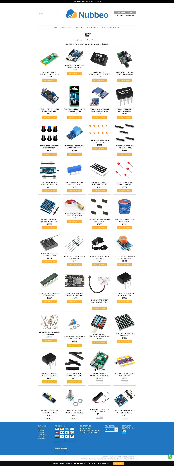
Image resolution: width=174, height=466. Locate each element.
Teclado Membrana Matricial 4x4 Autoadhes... (99, 335)
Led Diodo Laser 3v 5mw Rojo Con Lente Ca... (74, 214)
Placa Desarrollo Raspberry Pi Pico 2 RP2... (49, 73)
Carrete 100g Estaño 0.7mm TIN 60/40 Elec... (124, 221)
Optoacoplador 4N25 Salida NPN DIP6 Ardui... (49, 375)
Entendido (118, 464)
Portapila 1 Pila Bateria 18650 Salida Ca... (99, 410)
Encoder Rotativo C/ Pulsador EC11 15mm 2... (74, 412)
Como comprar (92, 27)
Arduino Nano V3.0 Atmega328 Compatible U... (49, 184)
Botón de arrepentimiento (128, 459)
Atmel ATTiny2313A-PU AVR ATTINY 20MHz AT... (49, 294)
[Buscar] (58, 13)
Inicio (55, 27)
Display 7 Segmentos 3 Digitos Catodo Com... (99, 184)
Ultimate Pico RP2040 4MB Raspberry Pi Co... (124, 375)
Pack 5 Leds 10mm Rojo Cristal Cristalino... (124, 184)
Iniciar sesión (130, 15)
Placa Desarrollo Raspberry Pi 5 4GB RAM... (99, 375)
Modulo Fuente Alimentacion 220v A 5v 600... (99, 73)
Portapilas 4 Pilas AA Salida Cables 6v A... (49, 255)
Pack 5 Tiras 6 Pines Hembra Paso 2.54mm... (99, 221)
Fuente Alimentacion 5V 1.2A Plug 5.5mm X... (99, 257)
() (126, 13)
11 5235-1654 (86, 428)
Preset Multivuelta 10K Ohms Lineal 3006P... (74, 184)
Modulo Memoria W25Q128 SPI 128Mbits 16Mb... (124, 412)
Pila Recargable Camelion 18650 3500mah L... (74, 110)
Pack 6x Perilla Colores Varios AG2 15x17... (49, 147)
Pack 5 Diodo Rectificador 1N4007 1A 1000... (74, 257)
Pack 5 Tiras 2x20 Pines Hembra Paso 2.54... (124, 147)
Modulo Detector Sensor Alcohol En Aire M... (124, 257)
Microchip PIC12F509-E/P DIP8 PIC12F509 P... (125, 110)
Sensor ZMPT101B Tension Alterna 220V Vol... (74, 147)
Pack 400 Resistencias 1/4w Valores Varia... (49, 333)
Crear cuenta (120, 15)
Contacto (78, 27)
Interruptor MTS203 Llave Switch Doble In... (74, 338)
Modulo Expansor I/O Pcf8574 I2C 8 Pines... (49, 412)
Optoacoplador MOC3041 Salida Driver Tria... (124, 294)
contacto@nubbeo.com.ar (90, 430)
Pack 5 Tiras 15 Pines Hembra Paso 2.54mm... (74, 375)
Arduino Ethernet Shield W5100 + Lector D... (74, 66)
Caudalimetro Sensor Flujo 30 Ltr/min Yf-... (99, 301)
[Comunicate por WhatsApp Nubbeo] (170, 456)
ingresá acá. (114, 459)
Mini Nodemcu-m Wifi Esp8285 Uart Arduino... (74, 294)
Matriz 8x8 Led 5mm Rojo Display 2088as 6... (124, 334)
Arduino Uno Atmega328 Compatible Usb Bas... (99, 110)
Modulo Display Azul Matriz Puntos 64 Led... (49, 221)
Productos (66, 27)
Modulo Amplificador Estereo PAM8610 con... (124, 73)
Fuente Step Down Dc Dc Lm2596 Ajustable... (49, 110)
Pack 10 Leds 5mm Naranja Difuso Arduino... (100, 141)
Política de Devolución (111, 27)
